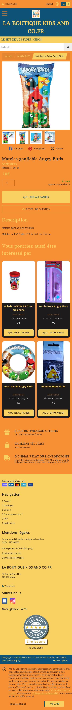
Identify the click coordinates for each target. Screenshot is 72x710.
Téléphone (9, 586)
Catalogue (8, 505)
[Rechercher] (68, 47)
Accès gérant (61, 660)
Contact (49, 4)
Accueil (8, 56)
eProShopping (13, 660)
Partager (18, 148)
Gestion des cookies (11, 553)
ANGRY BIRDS (23, 56)
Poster (59, 148)
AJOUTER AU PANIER (36, 197)
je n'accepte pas (18, 703)
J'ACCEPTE (54, 703)
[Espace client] (57, 4)
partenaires (9, 523)
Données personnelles (12, 557)
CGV (5, 518)
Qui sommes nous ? (12, 514)
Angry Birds (9, 164)
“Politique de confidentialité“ (45, 693)
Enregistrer (39, 148)
